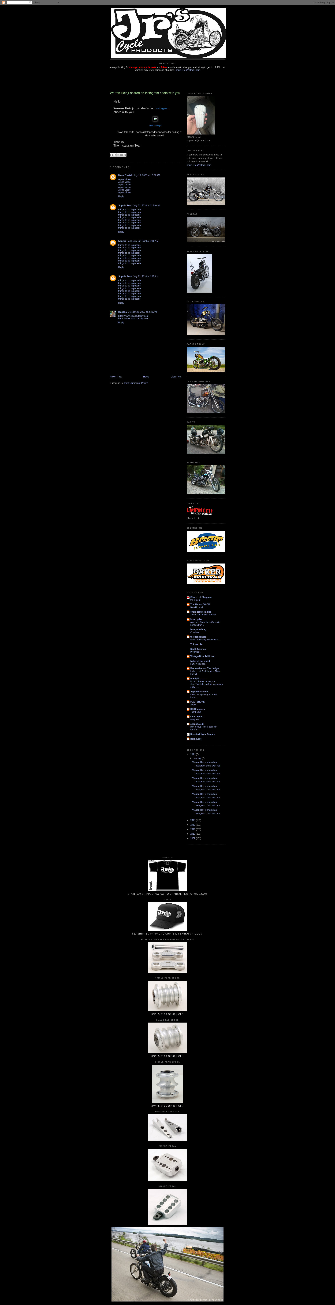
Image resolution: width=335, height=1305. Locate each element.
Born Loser (196, 738)
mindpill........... (198, 678)
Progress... (195, 652)
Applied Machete (199, 691)
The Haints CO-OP (200, 604)
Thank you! (195, 712)
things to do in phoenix (129, 209)
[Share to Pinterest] (124, 155)
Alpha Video (124, 179)
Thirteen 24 (196, 644)
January (197, 758)
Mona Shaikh (125, 175)
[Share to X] (118, 155)
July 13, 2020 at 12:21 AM (146, 175)
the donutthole (198, 636)
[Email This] (111, 155)
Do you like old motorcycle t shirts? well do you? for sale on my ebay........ (206, 684)
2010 (193, 834)
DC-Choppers (197, 709)
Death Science (198, 649)
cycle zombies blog (200, 611)
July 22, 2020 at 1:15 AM (145, 276)
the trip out (195, 600)
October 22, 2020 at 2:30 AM (142, 312)
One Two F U (197, 716)
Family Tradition (198, 664)
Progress (194, 719)
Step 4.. (194, 704)
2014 (193, 754)
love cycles (196, 619)
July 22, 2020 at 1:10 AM (145, 241)
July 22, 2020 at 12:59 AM (146, 205)
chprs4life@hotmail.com (188, 70)
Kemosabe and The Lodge (204, 668)
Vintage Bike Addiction (202, 656)
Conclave (194, 632)
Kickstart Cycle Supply (202, 734)
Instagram (162, 108)
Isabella (122, 312)
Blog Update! (196, 607)
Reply (121, 196)
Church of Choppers (201, 597)
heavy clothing (198, 629)
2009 (193, 838)
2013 (193, 820)
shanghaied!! (197, 724)
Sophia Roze (125, 205)
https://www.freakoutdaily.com (133, 316)
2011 (193, 829)
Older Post (176, 376)
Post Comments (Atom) (136, 383)
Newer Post (116, 376)
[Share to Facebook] (121, 155)
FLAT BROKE (197, 701)
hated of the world (200, 661)
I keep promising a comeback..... (205, 639)
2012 (193, 824)
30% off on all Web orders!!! (203, 614)
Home (146, 376)
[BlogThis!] (115, 155)
